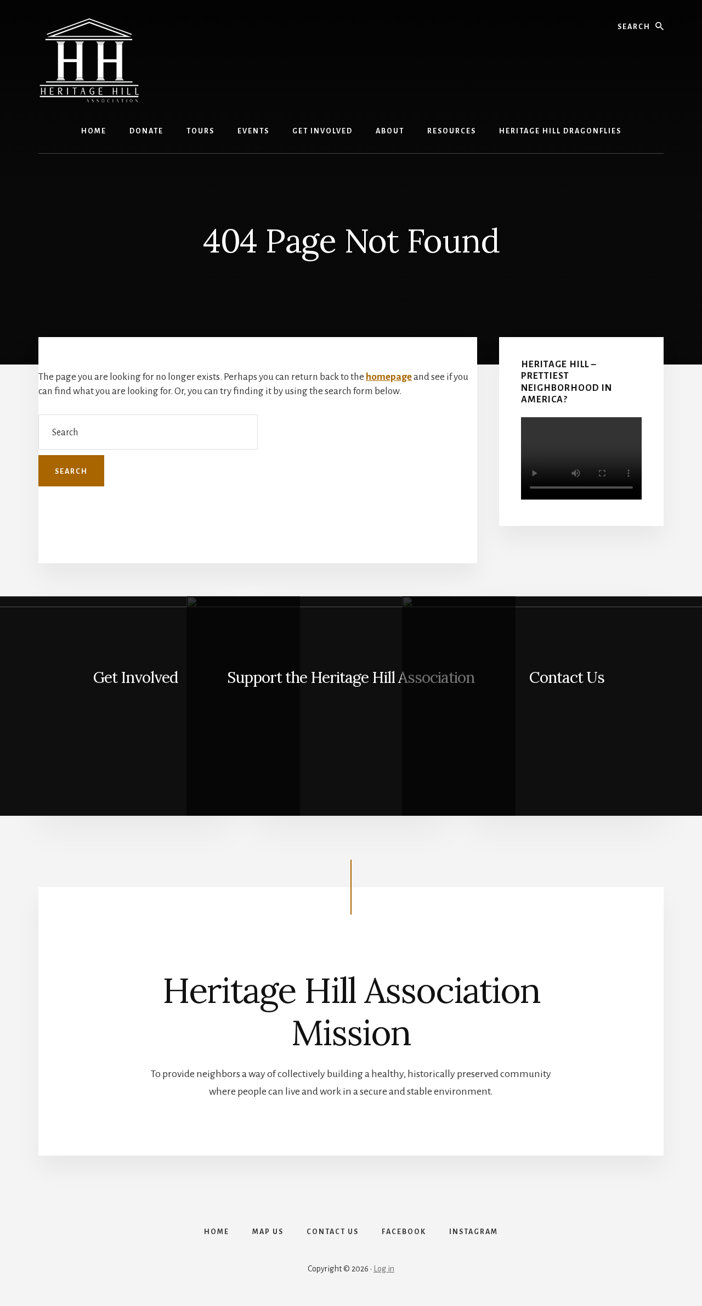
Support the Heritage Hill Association (350, 677)
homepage (389, 377)
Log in (383, 1268)
